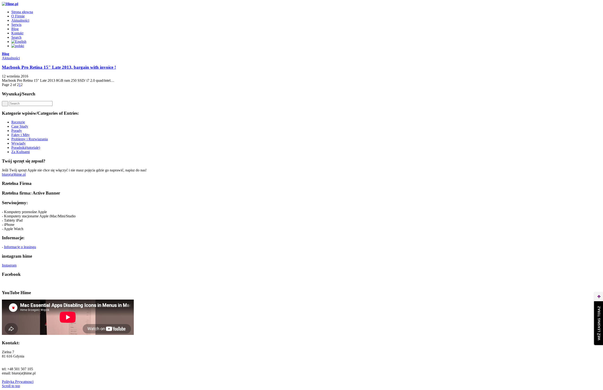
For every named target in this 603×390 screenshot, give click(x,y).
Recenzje (18, 122)
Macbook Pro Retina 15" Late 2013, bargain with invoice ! (59, 67)
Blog (5, 54)
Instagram (9, 265)
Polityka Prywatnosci (17, 382)
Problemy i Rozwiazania (29, 139)
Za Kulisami (20, 152)
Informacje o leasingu (20, 247)
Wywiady (18, 143)
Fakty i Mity (20, 135)
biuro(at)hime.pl (14, 174)
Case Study (19, 126)
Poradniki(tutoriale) (25, 148)
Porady (16, 131)
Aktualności (11, 58)
